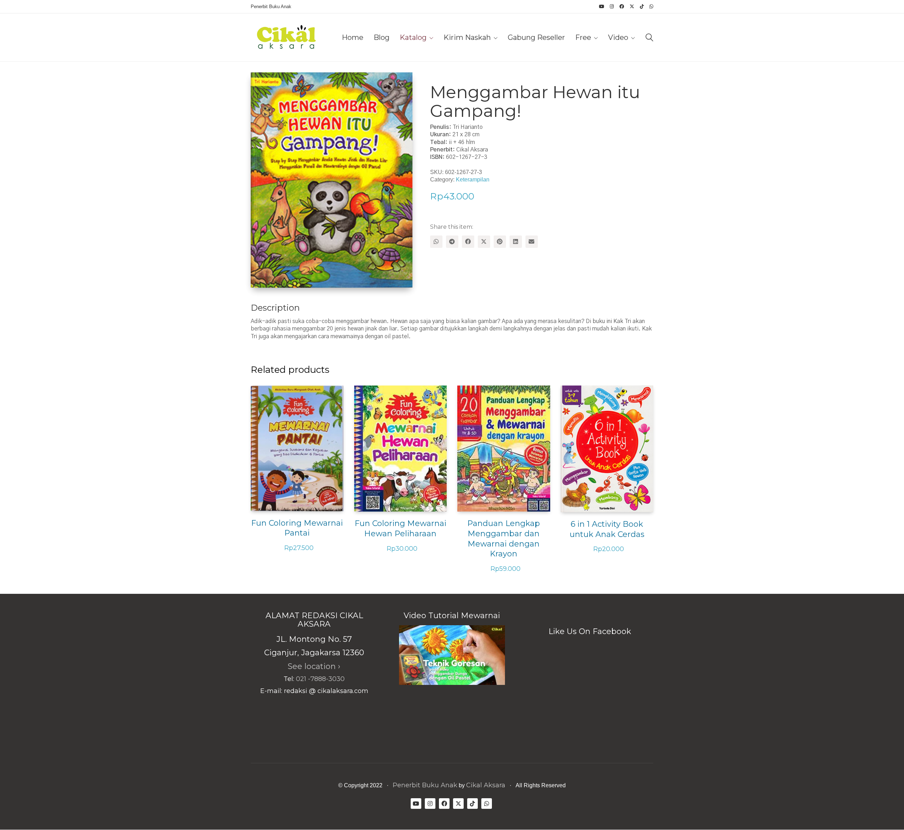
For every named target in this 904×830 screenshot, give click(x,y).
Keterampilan (472, 180)
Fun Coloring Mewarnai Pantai (297, 528)
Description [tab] (275, 308)
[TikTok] (472, 803)
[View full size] (262, 84)
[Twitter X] (484, 241)
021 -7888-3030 (320, 679)
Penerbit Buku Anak (425, 785)
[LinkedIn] (516, 241)
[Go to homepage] (286, 37)
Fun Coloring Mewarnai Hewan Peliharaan (400, 528)
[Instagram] (430, 803)
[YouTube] (416, 803)
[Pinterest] (500, 241)
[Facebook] (468, 241)
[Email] (531, 241)
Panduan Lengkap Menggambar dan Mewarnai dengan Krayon (503, 539)
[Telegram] (452, 241)
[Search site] (649, 38)
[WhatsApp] (436, 241)
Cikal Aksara (485, 785)
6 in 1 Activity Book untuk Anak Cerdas (607, 529)
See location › (314, 666)
